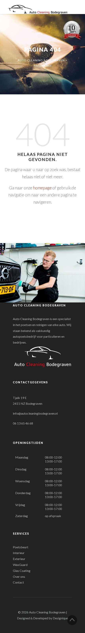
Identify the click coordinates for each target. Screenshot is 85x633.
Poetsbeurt (20, 547)
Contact (18, 582)
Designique (60, 618)
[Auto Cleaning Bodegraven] (37, 9)
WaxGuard (20, 565)
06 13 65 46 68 (23, 423)
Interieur (19, 553)
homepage (42, 187)
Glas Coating (21, 570)
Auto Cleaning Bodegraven (47, 612)
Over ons (19, 576)
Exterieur (19, 559)
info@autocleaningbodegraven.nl (35, 413)
